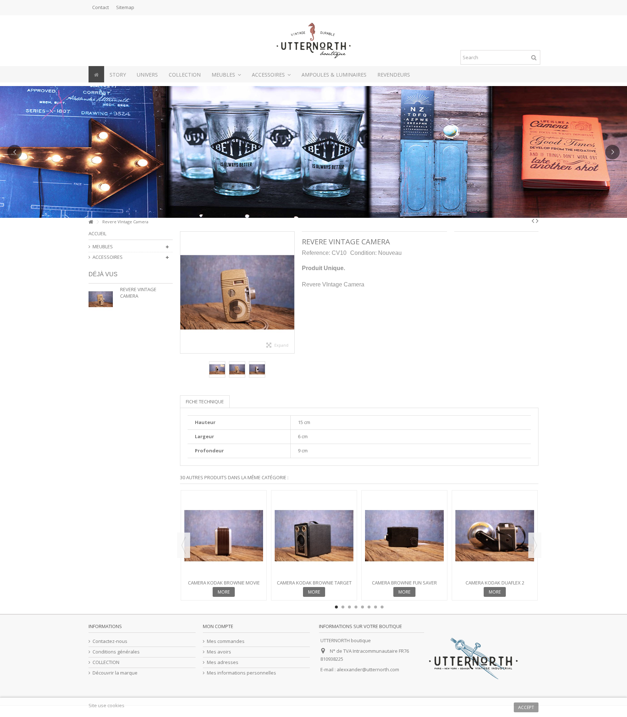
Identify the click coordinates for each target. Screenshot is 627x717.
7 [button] (375, 607)
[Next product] (537, 220)
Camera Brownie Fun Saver (404, 582)
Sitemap (125, 7)
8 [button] (382, 607)
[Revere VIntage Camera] (217, 369)
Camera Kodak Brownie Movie (224, 582)
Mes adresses (222, 662)
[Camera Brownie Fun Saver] (404, 536)
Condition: (363, 253)
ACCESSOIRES (108, 257)
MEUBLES (103, 247)
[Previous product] (533, 220)
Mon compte (218, 626)
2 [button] (342, 607)
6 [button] (369, 607)
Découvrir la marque (115, 673)
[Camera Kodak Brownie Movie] (223, 536)
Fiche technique (205, 401)
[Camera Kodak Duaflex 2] (494, 536)
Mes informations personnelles (241, 673)
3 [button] (349, 607)
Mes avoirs (219, 652)
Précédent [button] (183, 292)
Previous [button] (183, 545)
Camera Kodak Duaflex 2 (495, 582)
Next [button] (534, 545)
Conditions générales (116, 652)
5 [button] (362, 607)
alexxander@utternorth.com (368, 669)
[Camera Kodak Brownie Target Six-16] (314, 536)
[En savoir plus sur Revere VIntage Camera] (102, 299)
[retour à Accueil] (91, 222)
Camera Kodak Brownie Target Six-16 (314, 585)
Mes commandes (226, 641)
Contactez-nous (110, 641)
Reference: (316, 253)
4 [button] (356, 607)
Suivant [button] (290, 292)
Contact (100, 7)
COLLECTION (106, 662)
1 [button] (336, 607)
